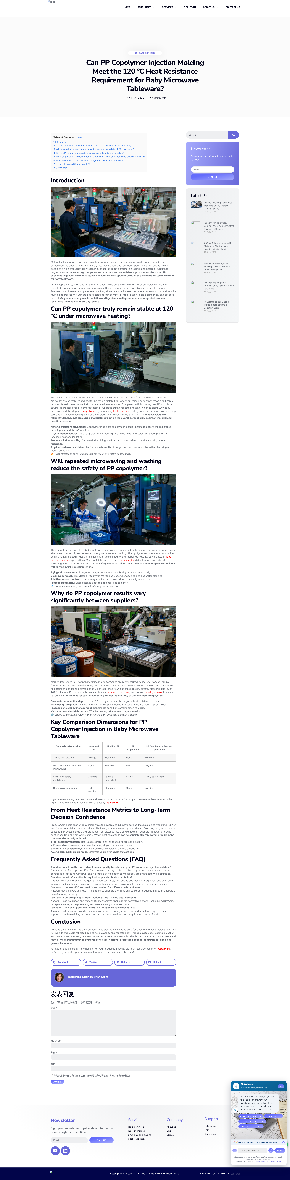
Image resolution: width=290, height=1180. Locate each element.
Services (167, 7)
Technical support (252, 1121)
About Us (209, 7)
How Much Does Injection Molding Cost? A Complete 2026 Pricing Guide (217, 266)
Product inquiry (250, 1116)
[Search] (233, 135)
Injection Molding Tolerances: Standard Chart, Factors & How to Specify (218, 205)
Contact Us (233, 7)
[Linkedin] (65, 1150)
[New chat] (271, 1150)
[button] (66, 962)
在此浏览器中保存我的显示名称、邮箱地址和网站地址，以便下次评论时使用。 (93, 1075)
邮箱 (54, 1052)
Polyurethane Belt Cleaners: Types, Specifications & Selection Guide (217, 304)
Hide (79, 137)
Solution (190, 7)
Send (280, 1150)
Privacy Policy (276, 1161)
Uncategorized (145, 53)
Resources (144, 7)
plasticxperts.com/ (262, 1161)
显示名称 (56, 1041)
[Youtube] (55, 1150)
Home (126, 7)
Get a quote (273, 1116)
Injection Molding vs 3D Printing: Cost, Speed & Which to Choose (219, 285)
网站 (53, 1064)
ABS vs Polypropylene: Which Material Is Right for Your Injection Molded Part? (218, 246)
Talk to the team (251, 1126)
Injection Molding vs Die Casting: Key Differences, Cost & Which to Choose (219, 226)
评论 (54, 1008)
